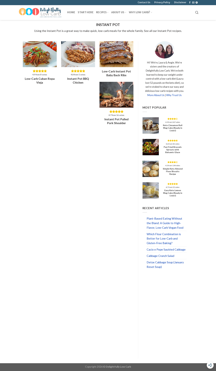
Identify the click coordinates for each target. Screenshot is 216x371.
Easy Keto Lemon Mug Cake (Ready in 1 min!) (172, 193)
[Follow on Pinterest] (197, 2)
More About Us (155, 95)
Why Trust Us (174, 95)
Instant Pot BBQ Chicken (78, 80)
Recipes (101, 12)
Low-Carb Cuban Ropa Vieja (40, 80)
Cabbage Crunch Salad (160, 255)
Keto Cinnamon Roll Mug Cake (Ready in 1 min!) (172, 128)
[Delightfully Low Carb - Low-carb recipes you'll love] (40, 12)
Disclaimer (180, 2)
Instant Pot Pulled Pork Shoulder (116, 121)
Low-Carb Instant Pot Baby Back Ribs (116, 73)
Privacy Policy (162, 2)
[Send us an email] (193, 2)
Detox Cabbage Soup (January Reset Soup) (165, 264)
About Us (117, 12)
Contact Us (144, 2)
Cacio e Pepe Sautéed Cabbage (166, 249)
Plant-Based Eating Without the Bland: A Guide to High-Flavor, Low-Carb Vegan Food (165, 223)
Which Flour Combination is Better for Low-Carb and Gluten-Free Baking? (164, 238)
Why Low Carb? (139, 12)
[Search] (196, 12)
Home (71, 12)
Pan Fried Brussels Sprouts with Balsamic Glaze (173, 149)
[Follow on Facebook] (190, 2)
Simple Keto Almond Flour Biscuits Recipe (173, 171)
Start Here (85, 12)
